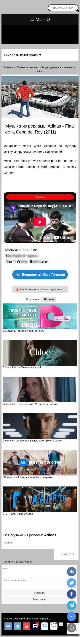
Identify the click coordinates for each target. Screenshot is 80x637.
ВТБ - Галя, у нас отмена (18, 513)
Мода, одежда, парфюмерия (57, 67)
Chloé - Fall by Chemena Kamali (22, 367)
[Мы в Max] (53, 626)
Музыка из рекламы (27, 67)
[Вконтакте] (8, 626)
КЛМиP (22, 618)
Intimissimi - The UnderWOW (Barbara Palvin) (30, 403)
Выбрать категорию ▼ (23, 55)
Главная (8, 67)
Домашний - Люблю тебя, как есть (23, 330)
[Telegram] (17, 626)
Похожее (49, 299)
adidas (9, 542)
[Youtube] (26, 626)
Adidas (40, 71)
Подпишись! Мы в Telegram (43, 274)
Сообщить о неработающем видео (42, 289)
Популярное (33, 299)
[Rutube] (35, 626)
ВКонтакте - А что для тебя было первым (28, 477)
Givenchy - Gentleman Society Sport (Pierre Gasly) (33, 440)
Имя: (5, 568)
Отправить (39, 593)
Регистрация (39, 599)
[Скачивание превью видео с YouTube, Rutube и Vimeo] (44, 626)
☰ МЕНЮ (40, 19)
